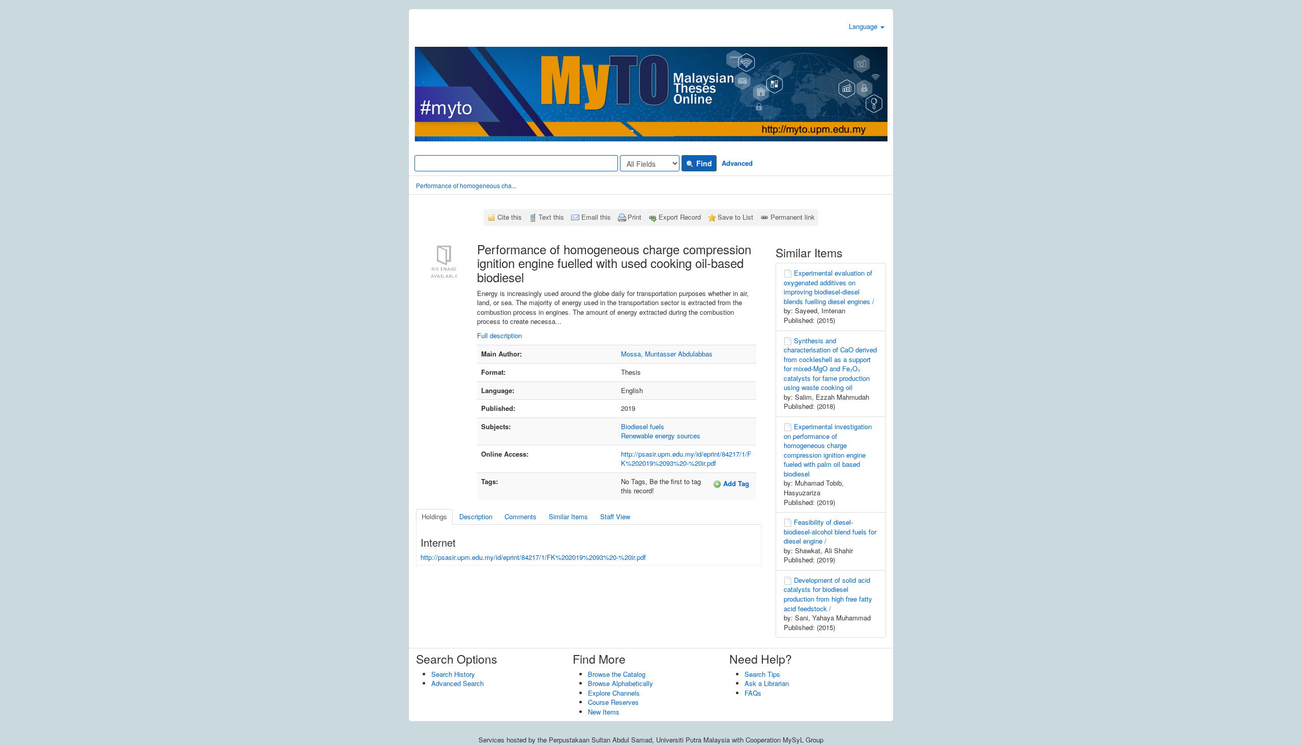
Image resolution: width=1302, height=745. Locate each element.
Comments (521, 516)
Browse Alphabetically (620, 683)
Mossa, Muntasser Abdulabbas (667, 354)
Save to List (735, 217)
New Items (603, 712)
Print (634, 217)
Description (475, 516)
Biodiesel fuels (642, 426)
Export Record (680, 217)
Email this (596, 217)
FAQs (753, 693)
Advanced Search (457, 683)
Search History (453, 674)
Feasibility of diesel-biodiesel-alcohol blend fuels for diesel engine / (830, 531)
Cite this (509, 217)
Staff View (615, 516)
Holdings (434, 516)
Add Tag (735, 483)
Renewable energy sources (660, 435)
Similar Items (568, 516)
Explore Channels (614, 693)
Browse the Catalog (616, 674)
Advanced (737, 163)
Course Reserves (613, 702)
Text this (551, 217)
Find (703, 163)
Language (864, 26)
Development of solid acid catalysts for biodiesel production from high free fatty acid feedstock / (828, 594)
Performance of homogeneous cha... (466, 185)
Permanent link (793, 217)
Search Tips (762, 674)
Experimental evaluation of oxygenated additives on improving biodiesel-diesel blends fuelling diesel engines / (829, 287)
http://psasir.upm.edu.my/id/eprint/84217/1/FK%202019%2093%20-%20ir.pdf (686, 458)
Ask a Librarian (767, 683)
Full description (499, 335)
